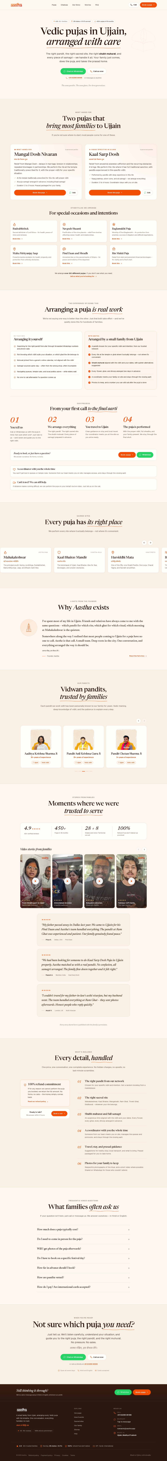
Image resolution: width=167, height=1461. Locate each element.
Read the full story (136, 656)
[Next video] (144, 849)
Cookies (65, 1455)
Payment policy (46, 1455)
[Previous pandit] (138, 720)
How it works (79, 1417)
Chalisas (64, 5)
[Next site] (150, 542)
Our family (78, 1425)
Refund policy (33, 1455)
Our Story (76, 5)
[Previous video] (138, 849)
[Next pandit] (144, 720)
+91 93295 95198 (75, 78)
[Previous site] (144, 542)
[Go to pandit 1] (76, 771)
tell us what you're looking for (82, 276)
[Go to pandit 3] (83, 771)
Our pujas (77, 1413)
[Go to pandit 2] (79, 771)
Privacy (57, 1455)
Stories (88, 5)
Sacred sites (79, 1421)
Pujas (54, 5)
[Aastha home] (16, 5)
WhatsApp (124, 1392)
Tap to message (124, 1422)
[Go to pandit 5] (90, 771)
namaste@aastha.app (126, 1428)
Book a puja (140, 1392)
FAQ (97, 5)
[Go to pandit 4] (87, 771)
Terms (72, 1455)
